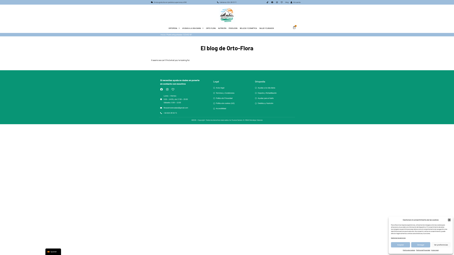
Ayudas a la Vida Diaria (191, 28)
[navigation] (53, 252)
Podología (233, 28)
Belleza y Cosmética (248, 28)
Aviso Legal (435, 250)
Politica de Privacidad (423, 250)
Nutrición (222, 28)
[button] (449, 220)
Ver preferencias (441, 245)
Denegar (420, 245)
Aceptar (400, 245)
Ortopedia (173, 28)
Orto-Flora (211, 28)
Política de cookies (409, 250)
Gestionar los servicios (398, 238)
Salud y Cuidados (266, 28)
